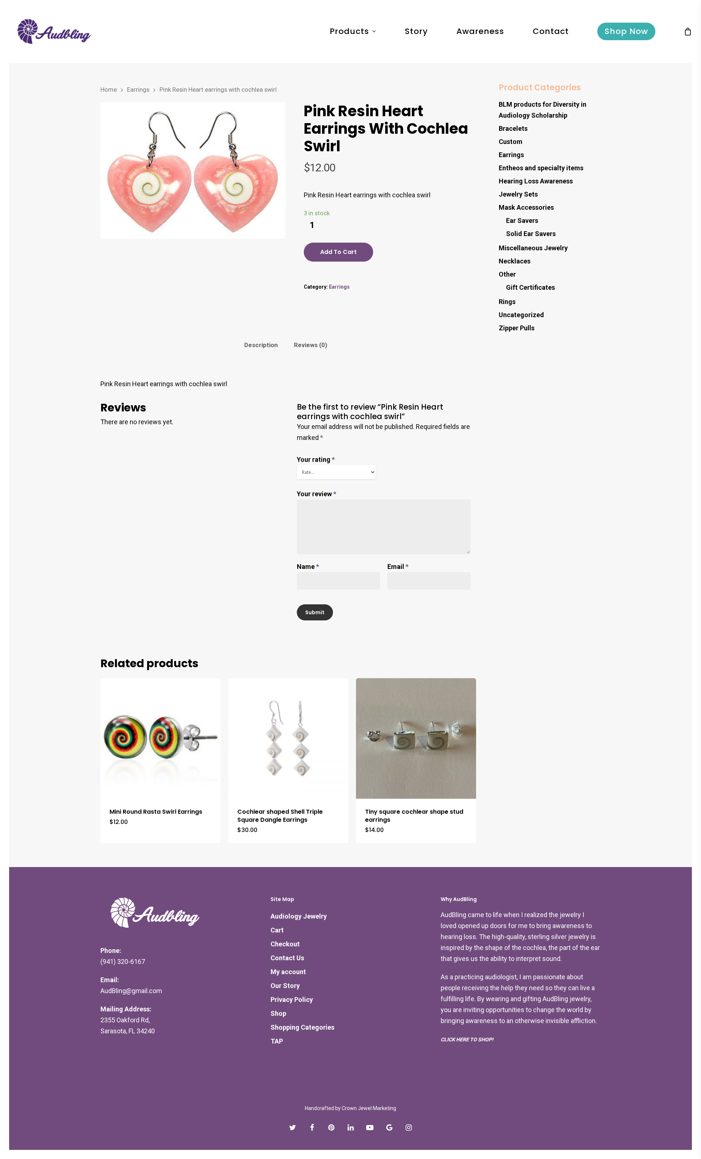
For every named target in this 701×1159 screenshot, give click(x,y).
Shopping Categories (302, 1027)
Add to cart (338, 252)
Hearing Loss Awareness (536, 181)
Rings (507, 301)
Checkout (285, 944)
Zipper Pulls (517, 328)
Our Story (285, 985)
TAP (277, 1041)
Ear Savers (522, 220)
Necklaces (514, 261)
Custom (510, 141)
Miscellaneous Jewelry (533, 248)
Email (398, 566)
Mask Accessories (526, 207)
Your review (316, 494)
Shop (278, 1013)
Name (308, 566)
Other (507, 274)
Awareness (480, 31)
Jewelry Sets (518, 194)
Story (416, 31)
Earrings (138, 89)
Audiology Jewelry (299, 916)
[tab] (261, 345)
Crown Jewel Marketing (369, 1108)
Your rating (316, 459)
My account (288, 972)
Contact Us (287, 958)
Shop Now (626, 31)
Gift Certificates (530, 287)
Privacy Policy (292, 999)
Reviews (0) (310, 345)
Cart (277, 930)
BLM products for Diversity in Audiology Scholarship (542, 109)
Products (349, 31)
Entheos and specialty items (541, 168)
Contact (551, 31)
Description (261, 345)
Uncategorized (521, 315)
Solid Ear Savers (531, 234)
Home (108, 89)
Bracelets (513, 128)
